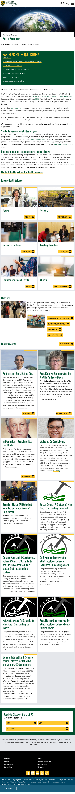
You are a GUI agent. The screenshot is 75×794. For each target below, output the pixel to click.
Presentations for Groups (56, 324)
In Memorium (26, 476)
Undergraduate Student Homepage (16, 69)
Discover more (62, 217)
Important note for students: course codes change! (25, 151)
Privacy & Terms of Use (44, 761)
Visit (40, 723)
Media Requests (53, 335)
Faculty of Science (19, 45)
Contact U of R (8, 764)
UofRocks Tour (53, 329)
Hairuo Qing (26, 413)
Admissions (7, 58)
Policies (40, 758)
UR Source (41, 767)
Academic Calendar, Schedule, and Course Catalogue (22, 62)
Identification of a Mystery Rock (58, 318)
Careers (6, 761)
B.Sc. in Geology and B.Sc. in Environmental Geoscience (52, 96)
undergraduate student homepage (29, 134)
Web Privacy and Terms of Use (22, 784)
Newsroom (7, 758)
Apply (8, 723)
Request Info (11, 728)
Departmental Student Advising (14, 81)
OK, (9, 788)
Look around (26, 252)
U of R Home (5, 45)
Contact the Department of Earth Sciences (22, 172)
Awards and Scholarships (12, 77)
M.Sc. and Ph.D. (17, 108)
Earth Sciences (33, 45)
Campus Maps (8, 767)
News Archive (64, 344)
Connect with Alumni (60, 286)
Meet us (27, 217)
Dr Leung (56, 471)
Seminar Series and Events (12, 65)
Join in (28, 286)
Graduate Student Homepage (14, 73)
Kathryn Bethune (61, 413)
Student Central (42, 764)
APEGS (36, 99)
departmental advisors (37, 139)
